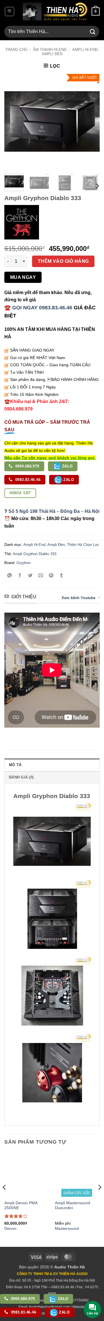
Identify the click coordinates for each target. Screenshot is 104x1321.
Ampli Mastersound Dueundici (72, 1205)
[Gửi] (93, 31)
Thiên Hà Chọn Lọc (83, 544)
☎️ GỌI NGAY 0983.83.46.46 (38, 307)
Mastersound (67, 1228)
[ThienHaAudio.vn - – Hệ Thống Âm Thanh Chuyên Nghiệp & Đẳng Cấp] (55, 11)
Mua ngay (23, 277)
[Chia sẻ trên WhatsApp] (9, 575)
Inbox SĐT (20, 493)
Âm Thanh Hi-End (49, 49)
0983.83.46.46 (27, 480)
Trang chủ (16, 49)
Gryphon (23, 563)
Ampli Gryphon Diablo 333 (34, 554)
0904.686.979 (26, 466)
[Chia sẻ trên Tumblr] (61, 575)
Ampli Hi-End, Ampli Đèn (44, 544)
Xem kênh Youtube (78, 598)
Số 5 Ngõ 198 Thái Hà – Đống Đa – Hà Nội (53, 511)
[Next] (90, 121)
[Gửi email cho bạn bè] (41, 575)
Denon (10, 1228)
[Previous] (13, 121)
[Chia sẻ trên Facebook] (20, 575)
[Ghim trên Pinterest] (51, 575)
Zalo (67, 466)
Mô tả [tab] (15, 765)
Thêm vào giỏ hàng (63, 261)
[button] (9, 11)
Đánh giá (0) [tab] (21, 777)
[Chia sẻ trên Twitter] (30, 575)
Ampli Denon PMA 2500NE (20, 1205)
